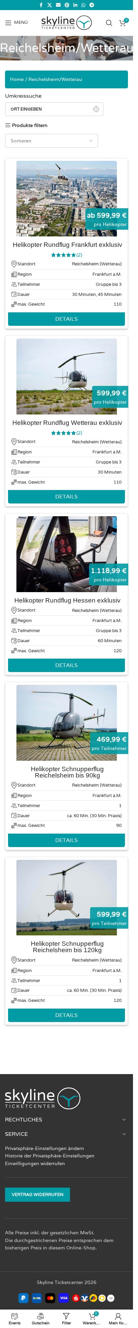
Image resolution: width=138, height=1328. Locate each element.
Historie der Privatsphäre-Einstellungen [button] (49, 1156)
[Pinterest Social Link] (67, 5)
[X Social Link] (49, 5)
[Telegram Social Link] (91, 5)
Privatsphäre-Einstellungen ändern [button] (44, 1148)
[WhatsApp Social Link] (83, 5)
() (79, 255)
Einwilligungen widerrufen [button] (35, 1163)
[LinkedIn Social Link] (75, 5)
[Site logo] (67, 22)
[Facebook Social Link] (41, 5)
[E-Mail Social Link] (58, 5)
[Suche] (109, 23)
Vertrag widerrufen (37, 1194)
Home (17, 79)
